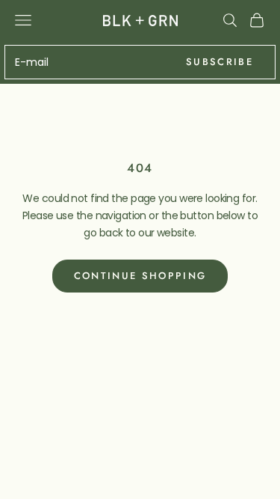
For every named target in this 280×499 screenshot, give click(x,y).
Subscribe (219, 62)
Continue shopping (140, 276)
